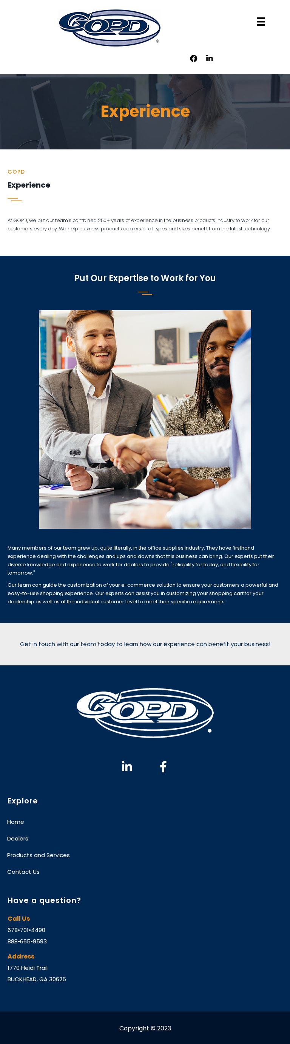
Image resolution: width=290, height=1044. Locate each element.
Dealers (17, 838)
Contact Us (23, 872)
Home (15, 822)
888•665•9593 (27, 941)
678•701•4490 (26, 930)
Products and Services (38, 855)
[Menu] (260, 21)
